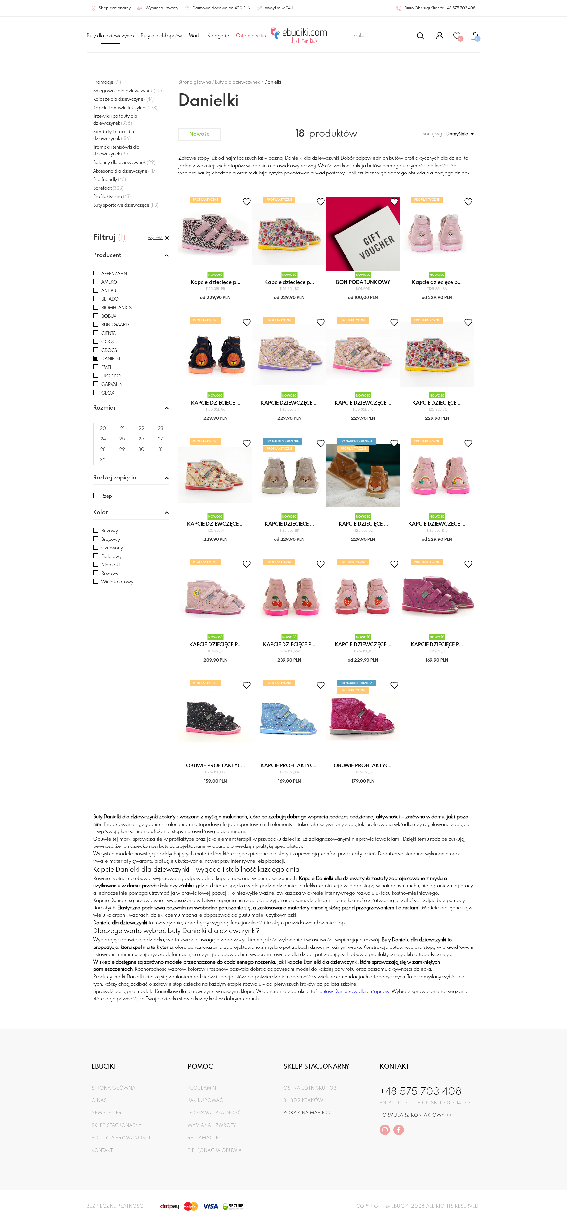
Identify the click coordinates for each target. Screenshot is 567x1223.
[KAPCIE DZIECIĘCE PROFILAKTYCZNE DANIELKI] (289, 475)
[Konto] (439, 38)
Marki (195, 36)
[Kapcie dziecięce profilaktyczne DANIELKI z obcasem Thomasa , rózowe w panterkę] (215, 234)
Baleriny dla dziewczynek (124, 162)
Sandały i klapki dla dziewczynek (113, 135)
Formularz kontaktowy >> (416, 1115)
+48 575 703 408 (421, 1092)
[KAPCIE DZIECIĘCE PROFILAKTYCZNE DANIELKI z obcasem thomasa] (437, 354)
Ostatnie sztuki (252, 36)
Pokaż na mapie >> (308, 1113)
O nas (99, 1100)
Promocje (107, 82)
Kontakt (102, 1150)
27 (160, 439)
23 (160, 428)
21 (122, 428)
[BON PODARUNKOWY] (363, 234)
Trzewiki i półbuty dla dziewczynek (115, 120)
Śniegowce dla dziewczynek (128, 91)
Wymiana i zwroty (212, 1125)
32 (103, 460)
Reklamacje (203, 1138)
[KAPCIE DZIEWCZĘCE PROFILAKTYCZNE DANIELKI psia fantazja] (215, 475)
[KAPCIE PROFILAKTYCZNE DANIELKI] (289, 717)
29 (122, 449)
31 (160, 449)
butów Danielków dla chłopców (354, 991)
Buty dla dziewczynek (110, 36)
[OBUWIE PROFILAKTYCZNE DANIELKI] (215, 717)
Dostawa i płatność (214, 1113)
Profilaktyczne (112, 196)
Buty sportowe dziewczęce (125, 205)
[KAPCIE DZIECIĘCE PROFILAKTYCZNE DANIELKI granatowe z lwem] (215, 354)
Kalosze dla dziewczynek (123, 99)
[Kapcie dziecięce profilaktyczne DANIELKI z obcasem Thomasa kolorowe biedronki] (289, 234)
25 (122, 439)
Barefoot (108, 188)
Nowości (200, 134)
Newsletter (107, 1113)
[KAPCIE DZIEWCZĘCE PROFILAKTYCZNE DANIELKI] (437, 475)
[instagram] (385, 1130)
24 (103, 439)
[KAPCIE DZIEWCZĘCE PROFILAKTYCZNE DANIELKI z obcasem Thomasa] (289, 354)
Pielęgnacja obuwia (215, 1150)
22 (141, 428)
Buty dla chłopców (161, 36)
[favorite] (246, 202)
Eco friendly (109, 179)
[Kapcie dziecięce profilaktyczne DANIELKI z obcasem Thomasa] (437, 234)
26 (141, 439)
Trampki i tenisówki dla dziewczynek (116, 150)
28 (103, 449)
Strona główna (194, 82)
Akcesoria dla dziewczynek (125, 171)
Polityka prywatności (121, 1138)
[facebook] (398, 1130)
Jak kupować (205, 1100)
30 (141, 449)
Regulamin (202, 1088)
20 (103, 428)
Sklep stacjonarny (117, 1125)
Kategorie (218, 36)
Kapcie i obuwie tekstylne (125, 108)
